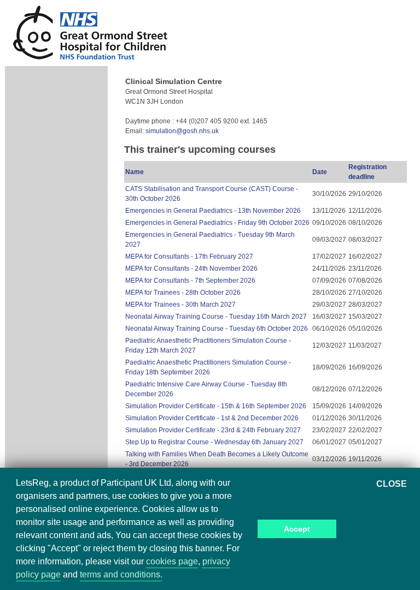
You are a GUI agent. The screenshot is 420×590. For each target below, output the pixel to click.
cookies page (172, 561)
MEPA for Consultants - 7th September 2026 (190, 280)
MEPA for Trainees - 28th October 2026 (183, 292)
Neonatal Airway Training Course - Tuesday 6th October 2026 (216, 328)
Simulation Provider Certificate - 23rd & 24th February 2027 (213, 430)
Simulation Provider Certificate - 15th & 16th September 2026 (215, 406)
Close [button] (391, 484)
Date (319, 172)
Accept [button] (297, 529)
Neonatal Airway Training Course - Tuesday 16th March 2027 (216, 316)
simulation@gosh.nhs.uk (182, 131)
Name (134, 172)
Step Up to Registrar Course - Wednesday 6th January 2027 (214, 442)
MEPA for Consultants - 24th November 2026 (191, 268)
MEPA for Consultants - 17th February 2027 (189, 256)
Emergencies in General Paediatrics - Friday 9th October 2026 (217, 223)
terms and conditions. (121, 574)
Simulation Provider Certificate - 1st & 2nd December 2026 (212, 418)
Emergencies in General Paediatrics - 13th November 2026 (213, 210)
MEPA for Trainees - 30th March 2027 (180, 304)
